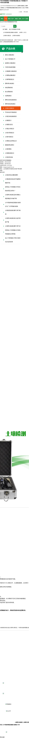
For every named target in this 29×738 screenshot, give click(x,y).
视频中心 (16, 19)
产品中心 (5, 19)
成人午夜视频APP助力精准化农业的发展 (12, 239)
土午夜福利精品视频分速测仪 (10, 32)
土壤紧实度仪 (9, 124)
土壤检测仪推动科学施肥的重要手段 (13, 181)
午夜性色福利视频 (10, 67)
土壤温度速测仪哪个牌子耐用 (13, 212)
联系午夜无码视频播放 (27, 19)
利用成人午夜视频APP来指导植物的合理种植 (12, 232)
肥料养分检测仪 (9, 83)
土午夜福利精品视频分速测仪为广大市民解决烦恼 (13, 204)
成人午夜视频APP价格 (14, 29)
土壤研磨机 (8, 149)
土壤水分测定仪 (9, 108)
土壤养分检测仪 (16, 35)
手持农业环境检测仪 (11, 112)
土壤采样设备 (9, 157)
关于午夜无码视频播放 (23, 19)
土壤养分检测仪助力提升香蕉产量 (13, 220)
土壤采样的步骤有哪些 (11, 175)
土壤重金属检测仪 (10, 75)
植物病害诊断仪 (9, 145)
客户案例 (12, 19)
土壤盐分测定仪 (9, 128)
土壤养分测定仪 (7, 35)
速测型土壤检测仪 (10, 63)
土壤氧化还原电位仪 (11, 141)
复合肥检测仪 (9, 91)
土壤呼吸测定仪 (9, 79)
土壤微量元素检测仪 (11, 71)
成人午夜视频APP (10, 59)
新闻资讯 (20, 19)
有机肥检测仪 (9, 87)
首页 (15, 40)
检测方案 (9, 19)
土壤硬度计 (8, 120)
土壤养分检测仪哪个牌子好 (13, 226)
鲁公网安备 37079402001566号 (19, 732)
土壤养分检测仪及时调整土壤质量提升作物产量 (13, 196)
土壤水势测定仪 (9, 132)
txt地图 (20, 11)
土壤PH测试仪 (9, 136)
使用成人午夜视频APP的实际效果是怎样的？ (12, 188)
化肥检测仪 (8, 95)
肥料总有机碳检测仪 (11, 99)
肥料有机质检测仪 (10, 104)
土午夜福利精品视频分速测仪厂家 (11, 724)
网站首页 (2, 19)
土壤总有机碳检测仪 (11, 116)
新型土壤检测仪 (9, 55)
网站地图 (26, 11)
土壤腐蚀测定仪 (9, 153)
